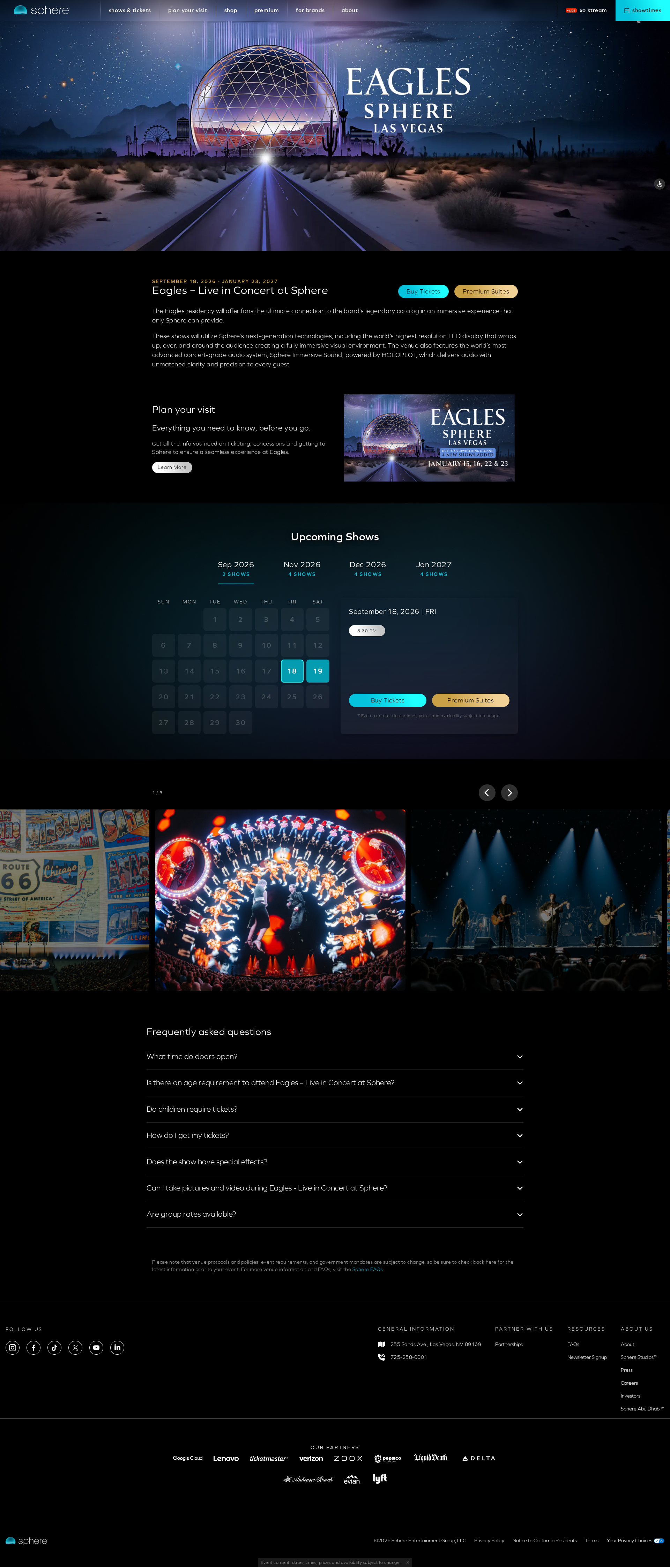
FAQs (573, 1344)
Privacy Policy (489, 1541)
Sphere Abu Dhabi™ (642, 1409)
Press (627, 1370)
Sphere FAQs (367, 1269)
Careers (629, 1383)
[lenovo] (226, 1458)
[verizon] (311, 1458)
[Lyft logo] (380, 1479)
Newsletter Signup (587, 1357)
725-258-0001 (408, 1357)
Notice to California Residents (545, 1541)
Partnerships (509, 1344)
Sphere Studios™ (639, 1357)
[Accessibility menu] (659, 184)
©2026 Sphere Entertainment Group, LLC (420, 1541)
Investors (630, 1396)
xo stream (593, 10)
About (627, 1344)
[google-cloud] (187, 1458)
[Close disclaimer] (406, 1562)
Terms (591, 1541)
